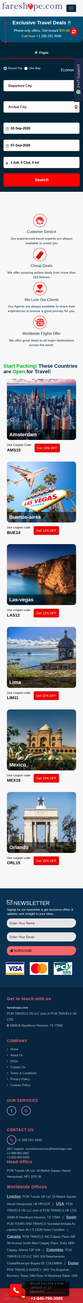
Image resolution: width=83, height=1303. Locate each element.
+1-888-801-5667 (18, 1153)
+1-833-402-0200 (18, 1157)
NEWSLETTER (31, 903)
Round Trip (14, 68)
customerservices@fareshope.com (48, 1149)
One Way (34, 68)
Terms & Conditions (23, 1073)
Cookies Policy (20, 1085)
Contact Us (17, 1067)
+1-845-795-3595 (47, 1298)
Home (14, 1049)
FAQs (14, 1061)
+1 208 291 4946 (48, 36)
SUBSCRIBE (22, 951)
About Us (16, 1055)
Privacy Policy (20, 1079)
